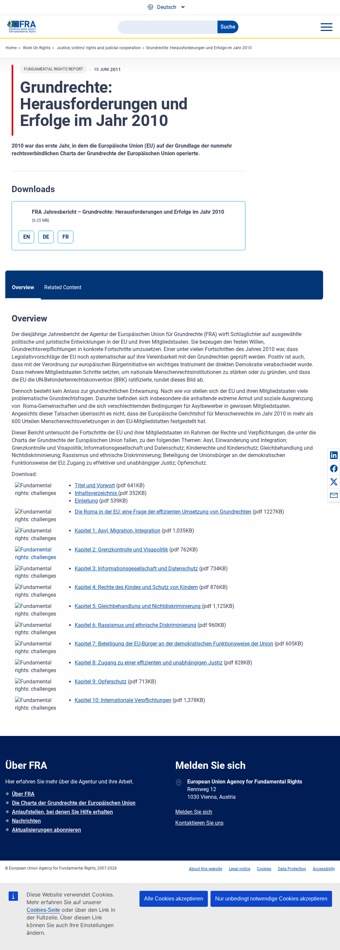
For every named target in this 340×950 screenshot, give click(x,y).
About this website (205, 869)
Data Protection (292, 869)
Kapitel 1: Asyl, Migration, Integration (117, 531)
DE (46, 237)
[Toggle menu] (326, 27)
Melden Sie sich (193, 812)
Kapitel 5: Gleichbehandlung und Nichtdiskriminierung (138, 606)
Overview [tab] (23, 287)
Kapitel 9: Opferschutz (101, 681)
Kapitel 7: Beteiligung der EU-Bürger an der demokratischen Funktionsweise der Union (174, 644)
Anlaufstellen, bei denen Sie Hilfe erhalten (62, 812)
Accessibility (324, 869)
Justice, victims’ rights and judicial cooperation (99, 48)
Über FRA (23, 794)
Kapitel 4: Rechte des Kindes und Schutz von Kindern (136, 587)
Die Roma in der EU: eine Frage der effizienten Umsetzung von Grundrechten (163, 512)
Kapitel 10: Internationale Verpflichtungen (123, 700)
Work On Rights (36, 48)
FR (65, 237)
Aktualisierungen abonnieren (46, 830)
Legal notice (239, 869)
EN (26, 237)
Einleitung (86, 501)
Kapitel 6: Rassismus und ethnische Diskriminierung (135, 625)
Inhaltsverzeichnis (96, 493)
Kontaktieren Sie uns (199, 823)
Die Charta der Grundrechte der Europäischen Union (73, 803)
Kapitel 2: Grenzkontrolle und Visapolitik (121, 549)
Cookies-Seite (43, 910)
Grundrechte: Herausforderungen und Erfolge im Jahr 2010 (199, 48)
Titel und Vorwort (95, 485)
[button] (334, 455)
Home (11, 48)
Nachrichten (26, 821)
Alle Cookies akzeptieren (173, 898)
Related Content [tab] (62, 287)
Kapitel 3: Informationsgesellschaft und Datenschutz (136, 568)
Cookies (264, 869)
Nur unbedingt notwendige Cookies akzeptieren (271, 898)
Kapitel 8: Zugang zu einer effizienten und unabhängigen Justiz (148, 662)
